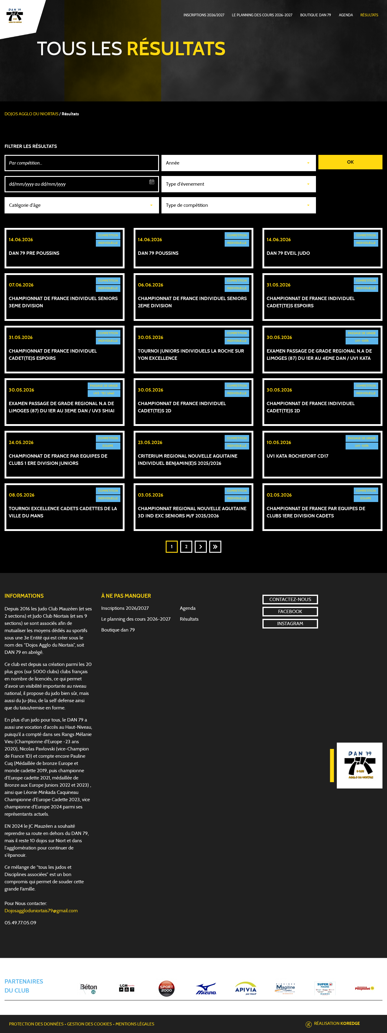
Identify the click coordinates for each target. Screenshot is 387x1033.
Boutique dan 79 (118, 630)
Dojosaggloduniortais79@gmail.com (41, 910)
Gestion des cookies (89, 1024)
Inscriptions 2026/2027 (204, 15)
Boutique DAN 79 (315, 15)
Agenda (346, 15)
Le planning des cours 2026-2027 (262, 15)
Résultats (369, 15)
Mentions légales (134, 1024)
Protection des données (36, 1024)
